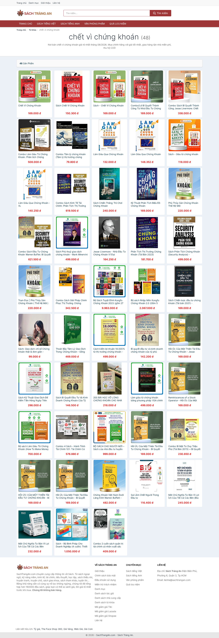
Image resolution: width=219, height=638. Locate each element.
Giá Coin (88, 629)
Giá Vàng (68, 629)
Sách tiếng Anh (70, 23)
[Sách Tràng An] (33, 567)
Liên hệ (56, 3)
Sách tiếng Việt (46, 23)
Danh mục (34, 3)
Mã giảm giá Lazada (105, 611)
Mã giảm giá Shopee (105, 615)
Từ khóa (32, 30)
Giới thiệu (46, 3)
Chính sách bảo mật (105, 575)
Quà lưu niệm (118, 23)
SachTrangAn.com (105, 635)
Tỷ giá (37, 629)
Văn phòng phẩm (94, 23)
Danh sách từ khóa (104, 602)
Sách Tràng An (125, 635)
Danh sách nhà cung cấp (108, 598)
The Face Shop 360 (51, 629)
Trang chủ (21, 3)
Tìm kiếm (162, 13)
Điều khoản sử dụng (105, 580)
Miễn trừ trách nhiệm (105, 584)
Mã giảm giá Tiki (103, 606)
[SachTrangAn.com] (34, 13)
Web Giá (78, 629)
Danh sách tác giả (104, 593)
